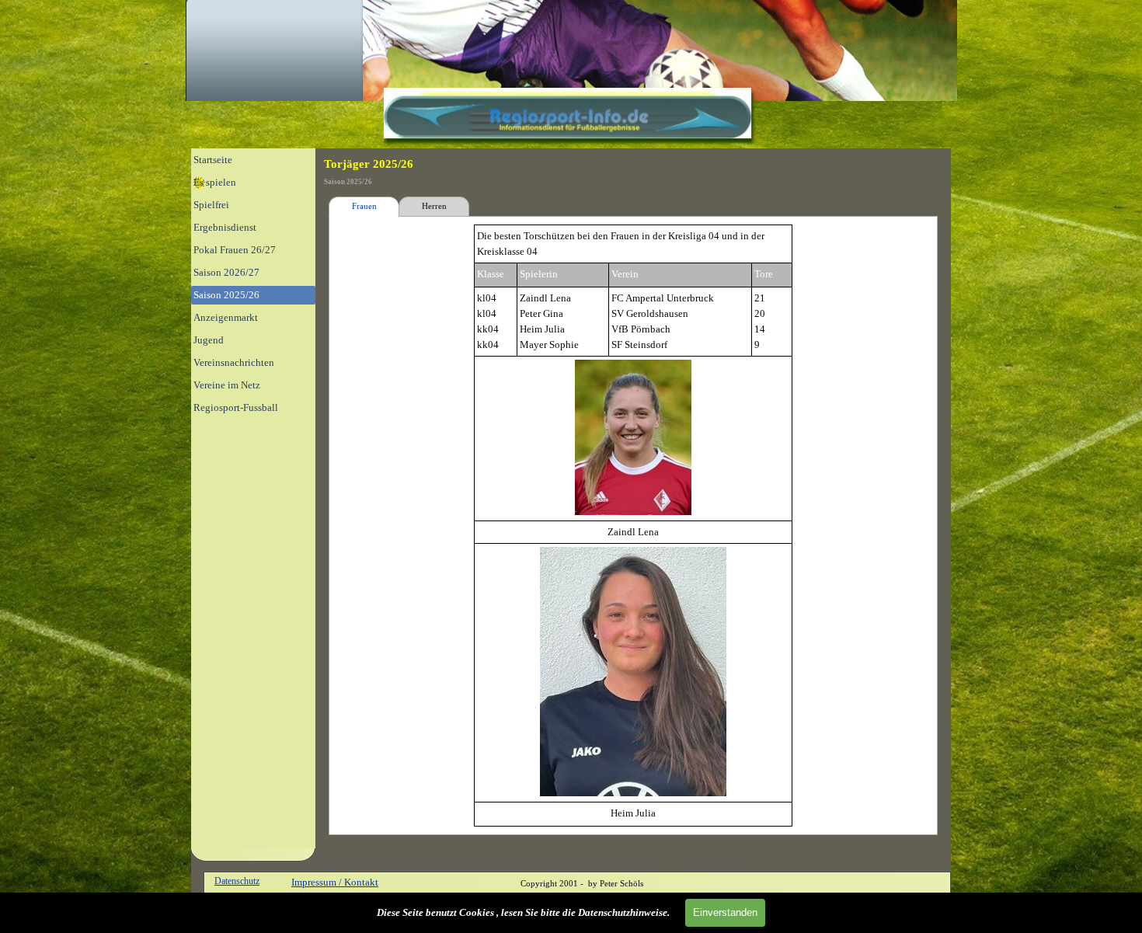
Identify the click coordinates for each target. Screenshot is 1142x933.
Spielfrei (211, 205)
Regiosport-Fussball (235, 407)
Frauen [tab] (364, 206)
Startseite (212, 159)
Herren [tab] (434, 206)
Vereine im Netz (226, 385)
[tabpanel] (633, 525)
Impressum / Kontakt (334, 882)
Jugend (208, 340)
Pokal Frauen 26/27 (234, 250)
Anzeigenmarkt (225, 317)
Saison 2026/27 (226, 272)
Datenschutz (236, 881)
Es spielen (214, 182)
